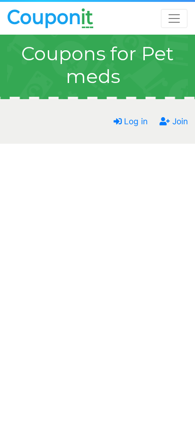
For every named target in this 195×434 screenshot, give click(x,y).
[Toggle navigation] (174, 18)
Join (179, 121)
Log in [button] (135, 121)
